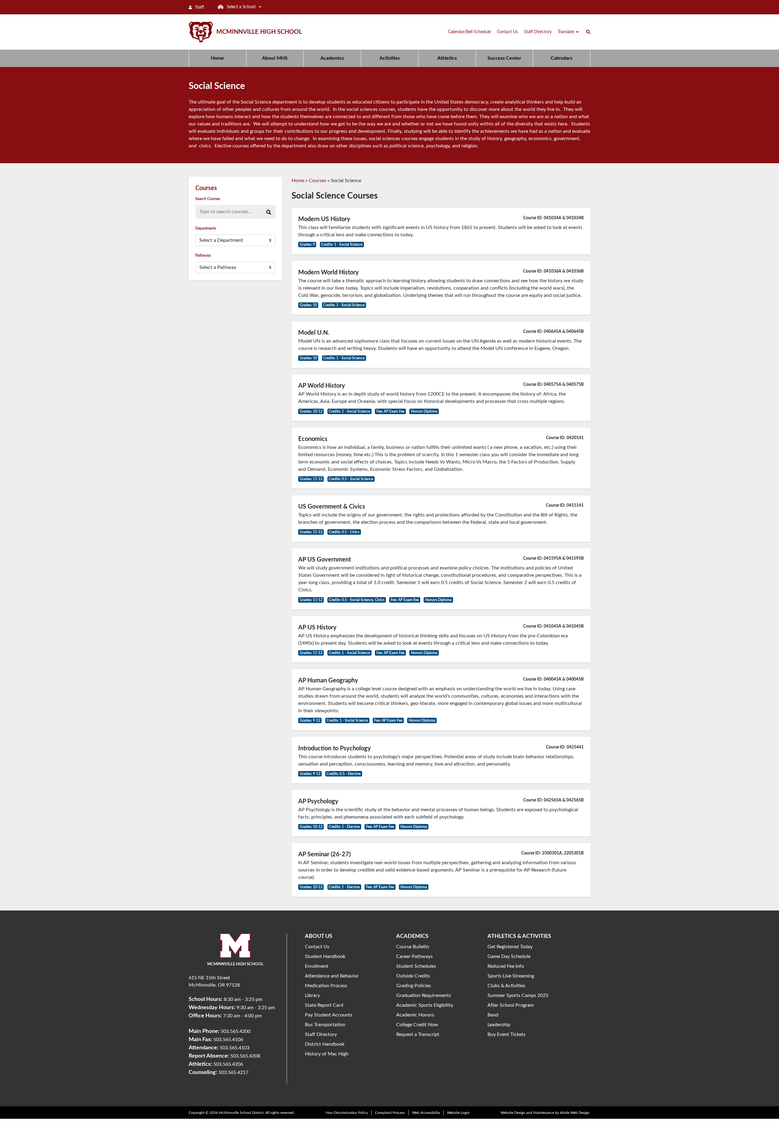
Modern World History (328, 272)
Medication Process (326, 985)
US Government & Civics (331, 507)
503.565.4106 (228, 1039)
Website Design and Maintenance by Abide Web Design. (545, 1113)
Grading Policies (413, 985)
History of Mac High (326, 1053)
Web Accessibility (426, 1113)
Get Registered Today (510, 946)
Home (298, 180)
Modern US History (324, 219)
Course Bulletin (412, 946)
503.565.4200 (235, 1031)
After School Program (510, 1005)
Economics (312, 439)
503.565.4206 (228, 1064)
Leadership (498, 1024)
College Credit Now (417, 1024)
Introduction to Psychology (334, 748)
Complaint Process (390, 1113)
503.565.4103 (235, 1047)
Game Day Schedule (508, 956)
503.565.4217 (233, 1072)
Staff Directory (321, 1034)
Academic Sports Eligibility (424, 1005)
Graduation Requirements (423, 995)
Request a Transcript (417, 1034)
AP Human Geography (328, 681)
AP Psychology (318, 801)
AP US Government (324, 560)
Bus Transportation (325, 1024)
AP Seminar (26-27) (324, 854)
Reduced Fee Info (505, 966)
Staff (199, 7)
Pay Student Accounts (328, 1014)
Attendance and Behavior (332, 976)
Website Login (458, 1113)
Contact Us (317, 946)
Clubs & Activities (506, 985)
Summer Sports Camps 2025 (517, 995)
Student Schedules (416, 966)
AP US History (317, 628)
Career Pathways (414, 956)
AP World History (321, 386)
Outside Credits (413, 976)
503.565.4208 (245, 1056)
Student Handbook (325, 956)
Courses (317, 180)
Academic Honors (415, 1014)
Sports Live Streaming (510, 976)
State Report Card (324, 1005)
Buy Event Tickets (506, 1034)
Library (312, 995)
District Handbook (324, 1044)
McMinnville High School (259, 32)
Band (492, 1014)
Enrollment (316, 966)
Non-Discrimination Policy (347, 1113)
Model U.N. (313, 333)
